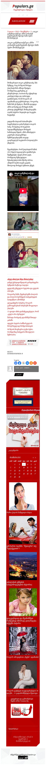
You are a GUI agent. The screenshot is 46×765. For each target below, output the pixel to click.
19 (31, 470)
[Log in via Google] (23, 363)
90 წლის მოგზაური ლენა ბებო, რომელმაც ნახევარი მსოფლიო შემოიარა (20, 332)
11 (27, 467)
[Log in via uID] (15, 363)
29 (15, 477)
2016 (17, 32)
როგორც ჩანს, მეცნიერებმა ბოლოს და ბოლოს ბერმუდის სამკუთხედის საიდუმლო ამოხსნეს (22, 297)
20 (35, 470)
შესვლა (29, 10)
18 (27, 470)
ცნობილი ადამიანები (18, 341)
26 (31, 473)
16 (19, 470)
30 (19, 477)
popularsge (21, 342)
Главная (10, 32)
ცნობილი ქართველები (19, 344)
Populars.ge (23, 6)
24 (24, 473)
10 (24, 467)
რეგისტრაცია (19, 10)
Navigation (18, 21)
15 (15, 470)
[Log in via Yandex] (35, 363)
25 (27, 473)
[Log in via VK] (27, 363)
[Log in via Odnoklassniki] (31, 363)
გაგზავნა (19, 374)
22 (15, 473)
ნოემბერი (25, 32)
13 (35, 467)
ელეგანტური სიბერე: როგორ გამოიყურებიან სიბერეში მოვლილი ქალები (22, 305)
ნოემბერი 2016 (15, 457)
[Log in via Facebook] (19, 363)
